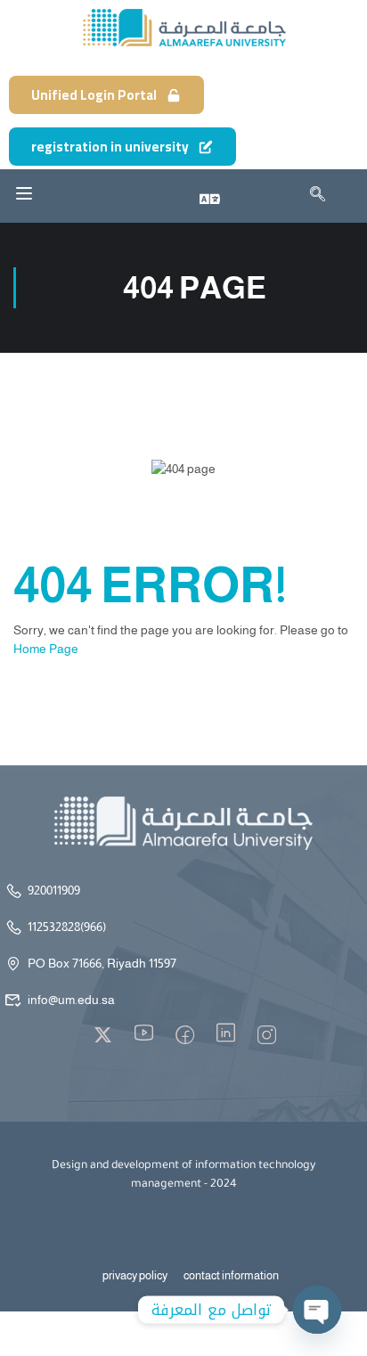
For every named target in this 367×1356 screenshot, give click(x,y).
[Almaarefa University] (183, 27)
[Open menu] (24, 193)
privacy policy (134, 1275)
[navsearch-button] (312, 196)
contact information (231, 1275)
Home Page (45, 648)
